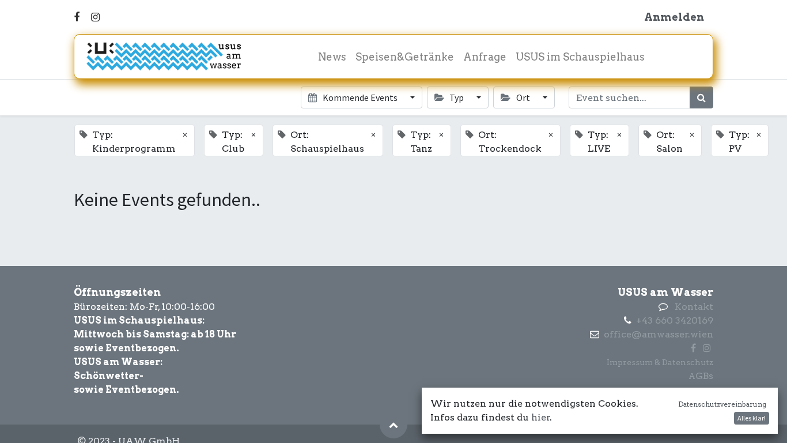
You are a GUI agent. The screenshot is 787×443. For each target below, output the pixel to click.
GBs (704, 375)
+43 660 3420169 (674, 320)
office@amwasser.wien (658, 334)
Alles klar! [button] (751, 418)
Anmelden (674, 17)
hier (540, 417)
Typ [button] (457, 97)
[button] (393, 424)
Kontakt (694, 306)
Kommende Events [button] (360, 97)
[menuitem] (332, 56)
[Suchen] (701, 97)
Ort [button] (523, 97)
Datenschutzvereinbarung (722, 404)
